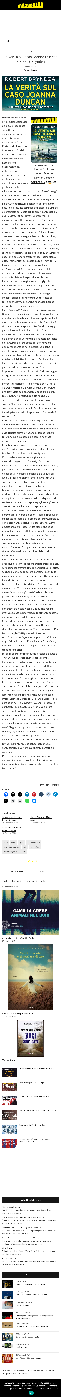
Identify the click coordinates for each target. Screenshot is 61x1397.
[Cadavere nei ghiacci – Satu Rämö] (9, 1129)
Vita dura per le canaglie (12, 1207)
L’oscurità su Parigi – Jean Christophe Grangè (37, 1110)
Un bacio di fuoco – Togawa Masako (34, 1096)
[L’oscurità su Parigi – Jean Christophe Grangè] (9, 1115)
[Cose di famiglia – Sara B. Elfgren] (9, 1087)
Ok (31, 1393)
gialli (21, 842)
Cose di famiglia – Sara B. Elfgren (32, 1083)
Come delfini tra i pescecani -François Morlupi (21, 1238)
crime (13, 842)
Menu (9, 41)
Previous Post (16, 871)
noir (25, 847)
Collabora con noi (35, 1370)
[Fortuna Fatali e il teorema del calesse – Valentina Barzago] (9, 1143)
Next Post (45, 871)
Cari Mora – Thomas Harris (28, 1358)
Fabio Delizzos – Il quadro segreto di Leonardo (21, 1227)
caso (6, 842)
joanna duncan (33, 842)
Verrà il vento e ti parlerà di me (18, 1013)
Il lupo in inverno (9, 1258)
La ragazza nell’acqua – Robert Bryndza (12, 818)
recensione (35, 847)
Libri (31, 51)
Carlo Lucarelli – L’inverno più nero (32, 1326)
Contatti (50, 1370)
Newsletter (24, 1374)
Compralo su (38, 181)
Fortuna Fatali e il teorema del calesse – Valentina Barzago (35, 1140)
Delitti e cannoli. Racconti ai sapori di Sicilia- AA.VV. (23, 1217)
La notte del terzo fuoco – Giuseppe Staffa (36, 1068)
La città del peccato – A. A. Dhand (30, 1284)
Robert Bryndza (10, 851)
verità (23, 851)
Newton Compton (12, 847)
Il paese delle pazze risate (27, 1337)
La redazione (20, 1370)
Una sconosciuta (23, 1305)
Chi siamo (7, 1370)
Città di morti (7, 1248)
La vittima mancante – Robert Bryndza (11, 828)
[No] (57, 1388)
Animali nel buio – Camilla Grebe (18, 938)
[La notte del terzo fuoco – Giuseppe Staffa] (9, 1073)
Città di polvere (23, 1347)
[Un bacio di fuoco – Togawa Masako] (9, 1101)
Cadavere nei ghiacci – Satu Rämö (33, 1125)
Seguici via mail (9, 1374)
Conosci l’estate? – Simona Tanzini (31, 1294)
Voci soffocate (9, 1060)
